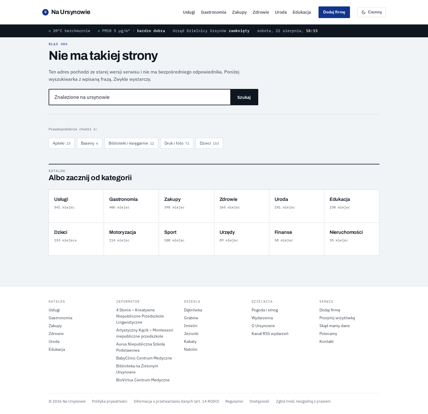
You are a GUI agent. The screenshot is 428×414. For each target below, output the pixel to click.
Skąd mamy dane (334, 325)
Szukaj (244, 97)
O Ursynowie (263, 325)
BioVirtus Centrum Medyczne (143, 380)
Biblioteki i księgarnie (131, 143)
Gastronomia (213, 12)
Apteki (61, 143)
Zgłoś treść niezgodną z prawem (303, 401)
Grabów (191, 317)
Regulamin (234, 401)
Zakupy (239, 12)
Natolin (190, 349)
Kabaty (190, 341)
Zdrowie (261, 12)
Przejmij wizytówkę (337, 317)
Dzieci (209, 143)
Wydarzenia (262, 317)
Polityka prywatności (109, 401)
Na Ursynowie (67, 12)
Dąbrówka (193, 310)
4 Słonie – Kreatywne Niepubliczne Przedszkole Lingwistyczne (140, 316)
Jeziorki (191, 333)
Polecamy (328, 333)
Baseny (89, 143)
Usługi (189, 12)
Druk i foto (177, 143)
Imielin (190, 325)
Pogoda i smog (265, 310)
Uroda (281, 12)
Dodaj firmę (334, 12)
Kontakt (326, 341)
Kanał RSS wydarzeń (270, 333)
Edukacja (302, 12)
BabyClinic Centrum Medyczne (144, 358)
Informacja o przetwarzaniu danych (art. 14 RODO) (176, 401)
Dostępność (260, 401)
